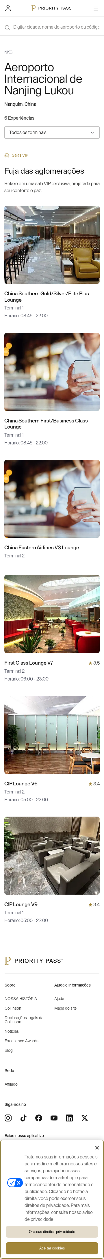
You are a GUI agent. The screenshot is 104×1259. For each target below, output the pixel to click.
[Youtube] (54, 1118)
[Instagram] (8, 1118)
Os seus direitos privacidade (52, 1232)
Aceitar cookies (52, 1248)
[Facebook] (38, 1118)
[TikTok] (23, 1118)
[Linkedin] (69, 1118)
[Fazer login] (8, 8)
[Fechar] (97, 1147)
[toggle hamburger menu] (95, 8)
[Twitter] (84, 1118)
